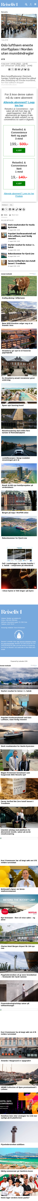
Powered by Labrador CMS (19, 661)
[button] (4, 215)
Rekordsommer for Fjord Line (21, 253)
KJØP (19, 150)
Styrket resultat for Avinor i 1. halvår (21, 246)
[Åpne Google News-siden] (28, 69)
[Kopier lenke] (22, 69)
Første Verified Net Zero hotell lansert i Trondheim (21, 262)
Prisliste (19, 196)
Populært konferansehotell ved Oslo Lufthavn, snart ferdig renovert (22, 236)
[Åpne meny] (34, 4)
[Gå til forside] (11, 4)
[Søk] (26, 4)
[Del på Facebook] (9, 69)
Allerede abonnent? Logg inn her (19, 193)
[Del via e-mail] (18, 69)
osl (11, 205)
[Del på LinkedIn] (15, 69)
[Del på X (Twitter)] (12, 69)
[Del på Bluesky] (25, 69)
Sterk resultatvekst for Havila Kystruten (21, 226)
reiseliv (5, 205)
